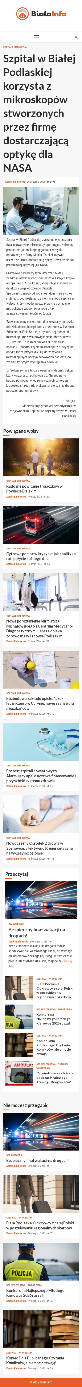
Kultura (41, 979)
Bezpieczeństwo (46, 1009)
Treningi (63, 1064)
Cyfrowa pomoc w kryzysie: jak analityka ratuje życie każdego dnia (41, 525)
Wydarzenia (55, 979)
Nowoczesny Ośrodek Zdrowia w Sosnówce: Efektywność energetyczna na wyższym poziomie (41, 814)
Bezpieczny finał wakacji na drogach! (41, 900)
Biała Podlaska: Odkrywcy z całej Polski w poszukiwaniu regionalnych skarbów (19, 988)
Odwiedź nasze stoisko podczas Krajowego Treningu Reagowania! (19, 1073)
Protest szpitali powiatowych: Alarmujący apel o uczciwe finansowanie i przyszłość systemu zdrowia (41, 742)
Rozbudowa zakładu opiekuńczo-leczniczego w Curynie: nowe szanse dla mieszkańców (41, 670)
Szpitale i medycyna (15, 47)
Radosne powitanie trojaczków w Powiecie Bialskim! (41, 457)
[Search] (76, 37)
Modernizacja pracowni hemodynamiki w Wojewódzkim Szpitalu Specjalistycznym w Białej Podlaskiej (43, 408)
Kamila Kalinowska (15, 181)
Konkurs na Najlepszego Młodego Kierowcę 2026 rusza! (19, 1017)
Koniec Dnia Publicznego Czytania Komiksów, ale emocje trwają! (19, 1045)
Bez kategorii (16, 924)
